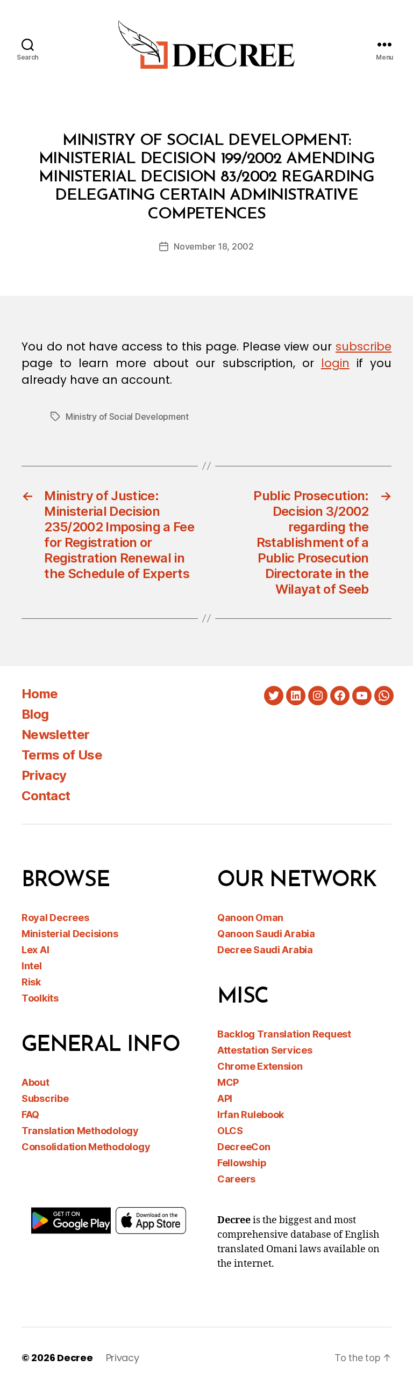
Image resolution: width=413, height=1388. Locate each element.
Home (40, 694)
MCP (228, 1082)
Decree (74, 1357)
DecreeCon (243, 1146)
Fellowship (241, 1162)
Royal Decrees (55, 917)
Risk (31, 982)
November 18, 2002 (213, 246)
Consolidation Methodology (86, 1146)
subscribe (363, 346)
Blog (35, 714)
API (224, 1098)
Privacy (44, 775)
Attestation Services (264, 1050)
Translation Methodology (80, 1130)
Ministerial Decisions (70, 933)
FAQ (30, 1114)
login (335, 363)
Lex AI (35, 949)
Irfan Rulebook (250, 1114)
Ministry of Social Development (127, 416)
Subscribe (45, 1098)
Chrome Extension (260, 1066)
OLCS (230, 1130)
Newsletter (55, 734)
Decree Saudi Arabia (265, 949)
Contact (46, 795)
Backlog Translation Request (284, 1034)
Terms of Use (62, 755)
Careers (236, 1179)
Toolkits (40, 998)
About (35, 1082)
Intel (32, 965)
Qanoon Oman (250, 917)
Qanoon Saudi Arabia (266, 933)
